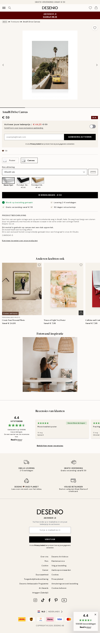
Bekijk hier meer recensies (50, 446)
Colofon (45, 566)
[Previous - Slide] (3, 65)
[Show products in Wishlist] (90, 8)
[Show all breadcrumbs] (5, 22)
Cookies (55, 575)
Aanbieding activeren (80, 137)
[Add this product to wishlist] (95, 27)
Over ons (44, 557)
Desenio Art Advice (60, 557)
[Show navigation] (4, 8)
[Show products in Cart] (96, 8)
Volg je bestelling (59, 566)
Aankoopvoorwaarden (61, 570)
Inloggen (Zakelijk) (40, 593)
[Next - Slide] (97, 65)
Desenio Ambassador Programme (34, 584)
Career (45, 570)
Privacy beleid (35, 144)
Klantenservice (58, 561)
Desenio (57, 626)
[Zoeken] (9, 8)
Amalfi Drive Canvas (31, 22)
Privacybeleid (57, 579)
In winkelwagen (50, 195)
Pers (46, 561)
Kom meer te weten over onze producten (20, 241)
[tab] (12, 107)
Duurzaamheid (42, 575)
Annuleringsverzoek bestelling (65, 584)
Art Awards (43, 588)
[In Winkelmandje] (81, 312)
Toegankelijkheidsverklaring (36, 579)
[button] (93, 172)
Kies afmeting (8, 167)
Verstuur (50, 539)
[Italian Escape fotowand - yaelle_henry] (50, 364)
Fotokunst (15, 22)
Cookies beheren (59, 588)
